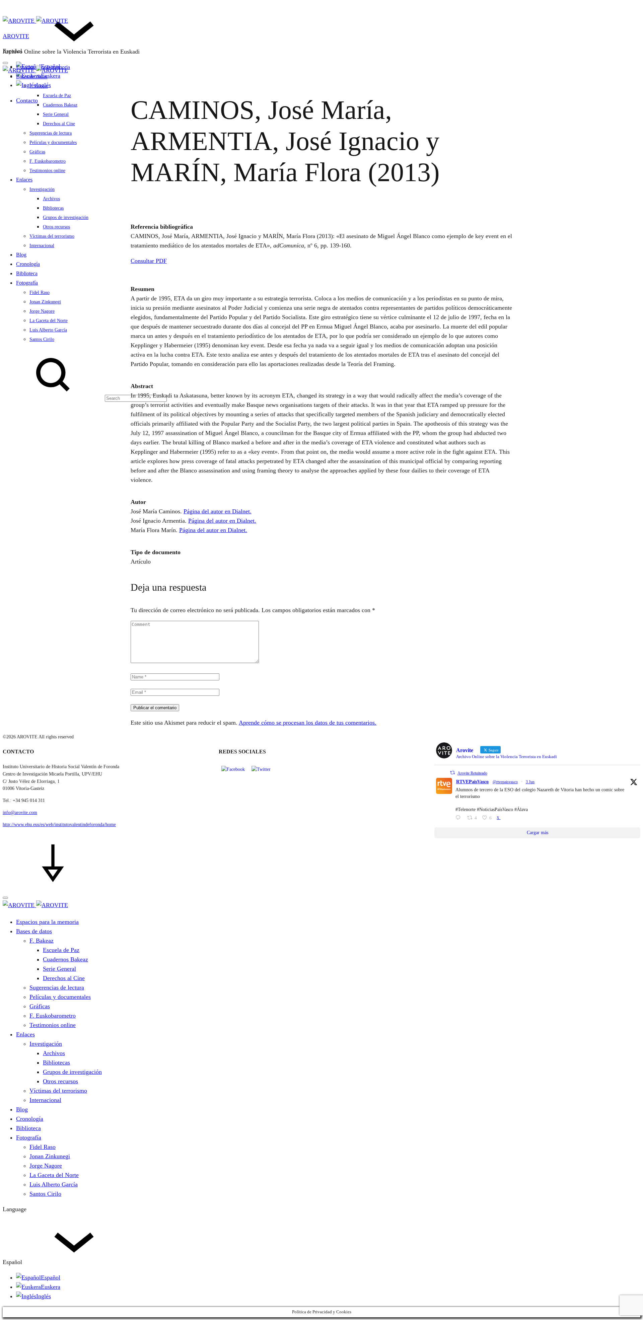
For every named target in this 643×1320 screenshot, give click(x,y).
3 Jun (530, 782)
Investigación (42, 189)
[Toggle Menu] (5, 63)
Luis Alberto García (48, 330)
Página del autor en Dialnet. (218, 511)
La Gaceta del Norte (48, 320)
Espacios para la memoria (47, 922)
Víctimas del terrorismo (51, 236)
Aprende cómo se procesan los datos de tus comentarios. (307, 722)
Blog (21, 255)
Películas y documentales (53, 142)
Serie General (56, 114)
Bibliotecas (53, 208)
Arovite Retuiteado (472, 773)
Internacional (41, 245)
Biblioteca (27, 273)
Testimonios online (47, 170)
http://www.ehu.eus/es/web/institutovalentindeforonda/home (59, 824)
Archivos (51, 198)
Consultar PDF (149, 261)
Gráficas (37, 151)
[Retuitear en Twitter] (452, 772)
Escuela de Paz (57, 95)
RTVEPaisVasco (472, 781)
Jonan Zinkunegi (45, 301)
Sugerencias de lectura (50, 133)
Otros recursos (56, 226)
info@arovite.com (20, 812)
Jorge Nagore (42, 311)
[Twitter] (261, 769)
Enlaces (24, 179)
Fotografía (27, 283)
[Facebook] (233, 769)
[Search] (85, 397)
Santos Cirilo (41, 339)
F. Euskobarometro (47, 161)
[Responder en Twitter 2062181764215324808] (459, 818)
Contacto (27, 100)
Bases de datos (31, 76)
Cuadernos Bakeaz (60, 104)
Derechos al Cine (59, 123)
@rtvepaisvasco (505, 782)
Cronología (28, 264)
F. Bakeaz (38, 86)
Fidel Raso (39, 292)
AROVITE (16, 36)
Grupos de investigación (65, 217)
